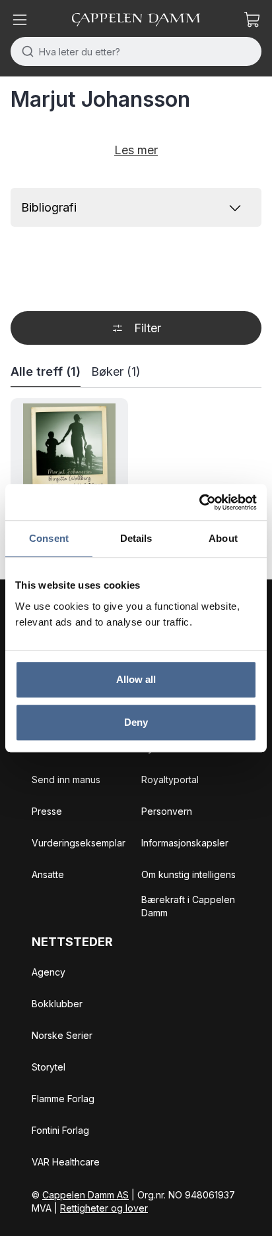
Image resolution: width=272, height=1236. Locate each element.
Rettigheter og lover (104, 1208)
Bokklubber (57, 1003)
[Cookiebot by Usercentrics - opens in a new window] (199, 502)
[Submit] (25, 51)
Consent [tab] (49, 538)
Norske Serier (62, 1035)
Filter (147, 328)
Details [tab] (136, 538)
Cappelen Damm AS (85, 1194)
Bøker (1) (116, 371)
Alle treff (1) (46, 371)
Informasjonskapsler (184, 842)
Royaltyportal (170, 779)
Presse (47, 811)
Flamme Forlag (63, 1098)
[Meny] (20, 20)
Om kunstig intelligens (188, 874)
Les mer (136, 150)
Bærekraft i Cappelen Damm (188, 906)
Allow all (136, 679)
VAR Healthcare (66, 1161)
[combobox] (136, 51)
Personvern (166, 811)
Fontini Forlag (60, 1130)
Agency (48, 972)
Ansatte (48, 874)
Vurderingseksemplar (78, 842)
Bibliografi (49, 207)
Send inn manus (66, 779)
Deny (136, 722)
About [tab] (223, 538)
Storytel (48, 1067)
